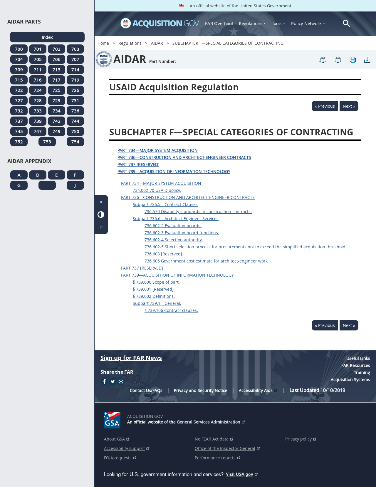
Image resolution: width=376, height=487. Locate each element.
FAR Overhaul (219, 23)
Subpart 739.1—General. (157, 303)
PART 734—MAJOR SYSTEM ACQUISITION (158, 150)
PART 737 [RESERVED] (139, 164)
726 (75, 90)
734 (57, 111)
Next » (349, 106)
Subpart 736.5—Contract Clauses (165, 204)
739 (38, 121)
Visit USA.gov (239, 474)
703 (75, 49)
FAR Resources (355, 365)
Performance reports (215, 458)
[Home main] (160, 23)
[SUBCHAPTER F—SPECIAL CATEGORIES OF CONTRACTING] (323, 59)
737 (19, 121)
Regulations (250, 23)
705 (38, 59)
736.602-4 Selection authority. (174, 239)
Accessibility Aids (256, 390)
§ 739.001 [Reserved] (153, 289)
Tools (277, 23)
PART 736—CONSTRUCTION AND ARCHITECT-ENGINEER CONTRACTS (184, 157)
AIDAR (157, 43)
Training (362, 372)
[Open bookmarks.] (337, 59)
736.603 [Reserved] (163, 254)
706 (57, 59)
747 (38, 131)
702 (57, 49)
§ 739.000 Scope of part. (156, 282)
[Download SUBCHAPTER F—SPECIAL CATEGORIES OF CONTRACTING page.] (367, 59)
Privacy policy (298, 439)
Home (103, 43)
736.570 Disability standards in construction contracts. (198, 211)
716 (38, 80)
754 (75, 141)
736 (75, 111)
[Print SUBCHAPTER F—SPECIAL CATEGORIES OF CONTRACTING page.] (352, 59)
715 (19, 80)
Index (47, 37)
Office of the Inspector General (225, 448)
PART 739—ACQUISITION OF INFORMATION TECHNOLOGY (174, 171)
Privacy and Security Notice (200, 390)
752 (19, 141)
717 (57, 80)
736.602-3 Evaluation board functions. (182, 232)
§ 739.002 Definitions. (154, 296)
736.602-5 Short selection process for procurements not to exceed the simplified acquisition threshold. (246, 247)
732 (19, 111)
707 (75, 59)
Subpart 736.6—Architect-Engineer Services (176, 218)
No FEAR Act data (212, 439)
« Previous (325, 106)
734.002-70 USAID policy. (157, 190)
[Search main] (346, 23)
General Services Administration (208, 422)
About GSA (114, 439)
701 (38, 49)
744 (75, 121)
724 (38, 90)
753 (47, 141)
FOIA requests (118, 458)
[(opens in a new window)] (113, 419)
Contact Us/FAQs (146, 390)
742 (57, 121)
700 (19, 49)
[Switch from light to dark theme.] (101, 214)
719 (75, 80)
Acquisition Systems (350, 379)
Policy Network (306, 23)
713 (57, 69)
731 (75, 100)
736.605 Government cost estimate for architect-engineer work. (207, 261)
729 (57, 100)
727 (19, 100)
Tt (101, 227)
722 (19, 90)
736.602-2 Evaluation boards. (173, 225)
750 (75, 131)
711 (38, 69)
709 (19, 69)
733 (38, 111)
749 (57, 131)
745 (19, 131)
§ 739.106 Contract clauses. (171, 310)
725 (57, 90)
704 (19, 59)
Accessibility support (124, 448)
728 (38, 100)
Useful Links (358, 358)
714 (75, 69)
